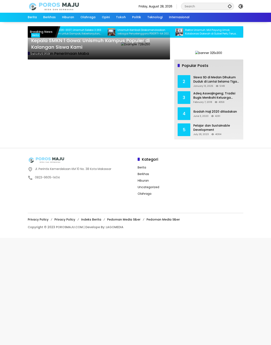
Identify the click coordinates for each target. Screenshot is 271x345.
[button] (229, 6)
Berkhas (143, 174)
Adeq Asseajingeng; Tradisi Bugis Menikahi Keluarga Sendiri (214, 95)
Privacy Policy (38, 219)
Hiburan (143, 180)
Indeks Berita (91, 219)
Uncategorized (148, 187)
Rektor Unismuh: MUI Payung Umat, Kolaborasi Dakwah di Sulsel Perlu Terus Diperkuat (205, 32)
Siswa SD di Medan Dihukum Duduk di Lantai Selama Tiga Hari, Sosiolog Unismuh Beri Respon (215, 79)
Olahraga (144, 194)
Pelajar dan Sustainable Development (211, 128)
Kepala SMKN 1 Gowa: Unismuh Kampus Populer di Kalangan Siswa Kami (90, 43)
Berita (35, 35)
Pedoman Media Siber (124, 219)
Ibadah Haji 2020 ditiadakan (215, 112)
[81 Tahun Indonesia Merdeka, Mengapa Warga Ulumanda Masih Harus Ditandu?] (242, 32)
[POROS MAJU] (65, 6)
